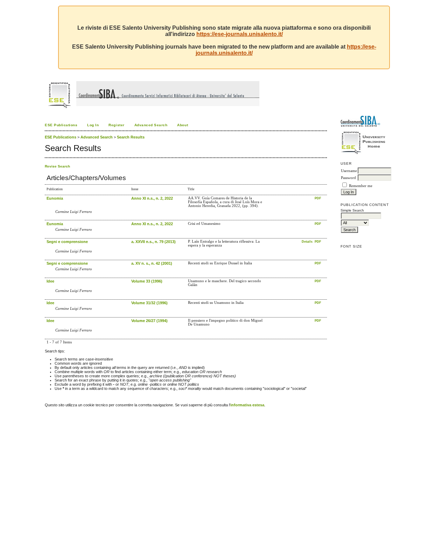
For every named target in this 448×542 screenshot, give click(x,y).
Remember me (360, 186)
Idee (50, 281)
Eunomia (55, 198)
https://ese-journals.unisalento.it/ (239, 34)
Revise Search (57, 166)
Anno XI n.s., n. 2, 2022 (152, 198)
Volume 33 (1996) (146, 281)
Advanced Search (151, 125)
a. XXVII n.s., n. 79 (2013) (153, 242)
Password (348, 178)
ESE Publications (61, 125)
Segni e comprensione (67, 242)
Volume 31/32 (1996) (149, 303)
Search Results (131, 137)
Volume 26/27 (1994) (149, 321)
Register (116, 125)
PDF (318, 198)
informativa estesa (247, 405)
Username (349, 171)
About (182, 125)
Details (308, 241)
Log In (93, 125)
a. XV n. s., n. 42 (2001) (151, 263)
